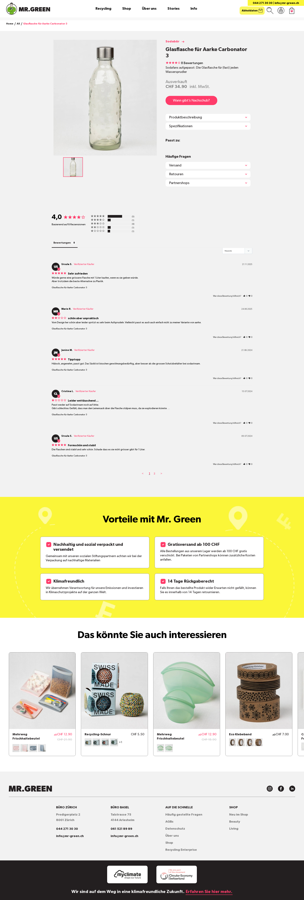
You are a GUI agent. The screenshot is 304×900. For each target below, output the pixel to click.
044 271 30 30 (263, 3)
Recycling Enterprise (181, 849)
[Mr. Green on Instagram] (270, 789)
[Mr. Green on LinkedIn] (292, 789)
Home (9, 24)
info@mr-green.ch (287, 3)
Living (233, 828)
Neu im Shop (238, 814)
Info (194, 8)
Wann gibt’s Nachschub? (191, 100)
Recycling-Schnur (98, 734)
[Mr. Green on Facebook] (281, 789)
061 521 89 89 (121, 828)
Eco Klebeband (240, 734)
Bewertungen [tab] (62, 243)
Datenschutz (175, 828)
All (18, 24)
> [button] (161, 473)
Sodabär (172, 41)
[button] (245, 296)
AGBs (169, 821)
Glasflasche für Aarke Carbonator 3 (69, 287)
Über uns (149, 8)
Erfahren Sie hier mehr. (209, 892)
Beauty (234, 821)
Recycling (103, 8)
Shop (126, 8)
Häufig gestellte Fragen (183, 814)
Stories (173, 8)
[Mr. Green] (28, 9)
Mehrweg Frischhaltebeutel (26, 736)
